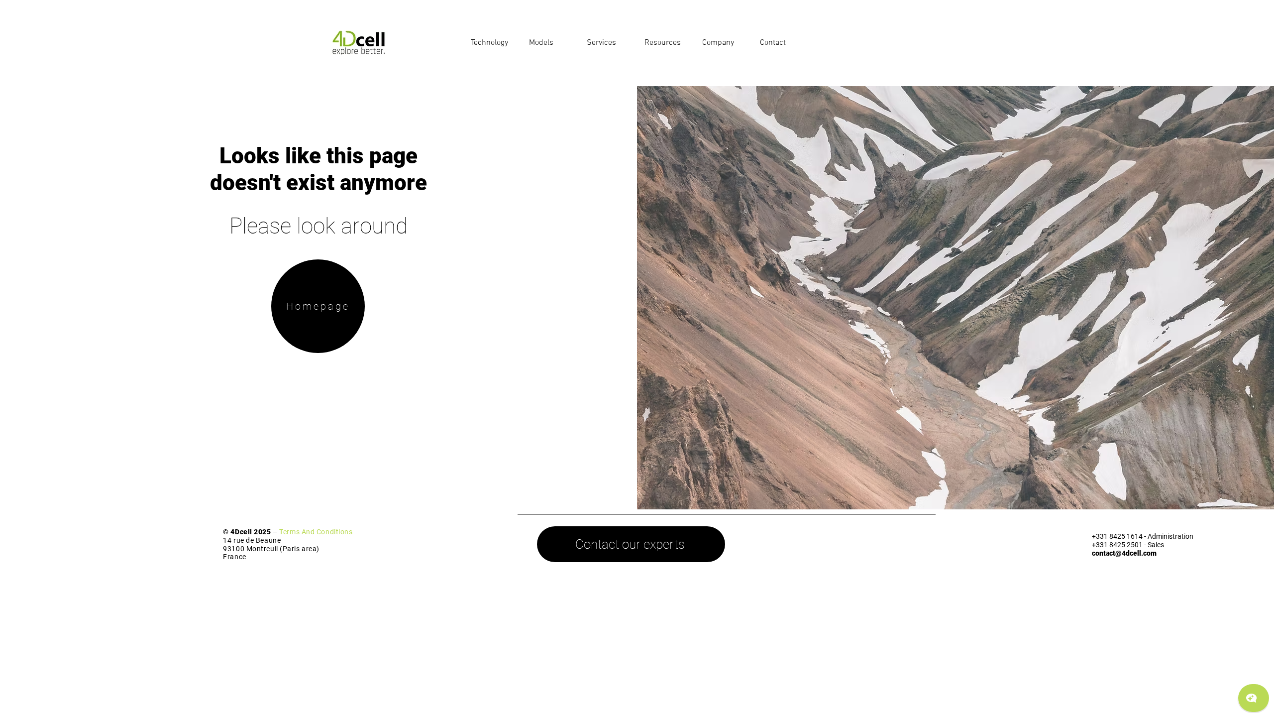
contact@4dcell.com (1124, 553)
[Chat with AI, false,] (1253, 698)
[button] (492, 42)
